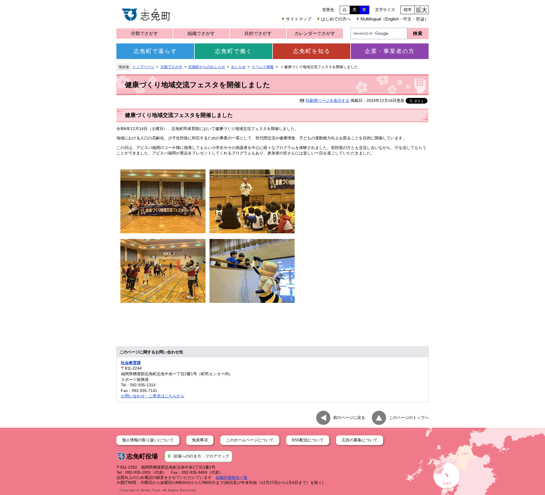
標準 (408, 9)
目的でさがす (258, 33)
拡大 (421, 10)
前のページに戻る (349, 417)
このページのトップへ (409, 417)
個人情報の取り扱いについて (148, 440)
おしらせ (238, 67)
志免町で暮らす (155, 51)
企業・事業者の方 (390, 51)
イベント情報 (262, 67)
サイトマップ (298, 18)
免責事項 (200, 440)
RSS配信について (308, 440)
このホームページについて (250, 440)
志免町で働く (233, 51)
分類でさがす (144, 33)
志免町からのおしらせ (206, 67)
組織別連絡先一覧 (232, 477)
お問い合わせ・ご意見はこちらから (153, 396)
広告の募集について (360, 440)
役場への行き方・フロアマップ (201, 456)
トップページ (143, 67)
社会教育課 (131, 362)
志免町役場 (142, 456)
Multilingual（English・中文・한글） (394, 18)
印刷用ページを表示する (327, 100)
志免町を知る (311, 51)
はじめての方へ (336, 18)
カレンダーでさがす (314, 33)
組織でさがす (201, 33)
